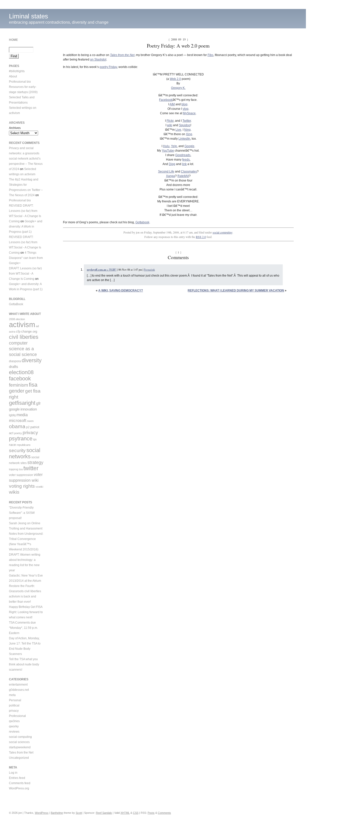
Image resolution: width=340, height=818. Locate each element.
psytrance (20, 438)
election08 (21, 372)
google (14, 409)
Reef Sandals (104, 812)
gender (16, 391)
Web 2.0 (175, 79)
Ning (187, 129)
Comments (164, 812)
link (184, 164)
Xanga (170, 176)
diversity (32, 360)
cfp (18, 331)
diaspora (15, 361)
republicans (24, 444)
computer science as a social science (23, 349)
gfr (38, 403)
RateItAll (183, 176)
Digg (172, 164)
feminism (18, 385)
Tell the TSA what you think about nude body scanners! (24, 664)
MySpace (189, 113)
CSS (135, 812)
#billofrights (17, 71)
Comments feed (19, 783)
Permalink (149, 269)
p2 (28, 427)
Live (178, 129)
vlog (185, 109)
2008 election (17, 319)
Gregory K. (178, 88)
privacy (30, 432)
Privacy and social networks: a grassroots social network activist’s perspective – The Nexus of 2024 (26, 158)
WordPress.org (19, 788)
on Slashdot (98, 59)
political (14, 705)
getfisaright (22, 403)
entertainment (18, 684)
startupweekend (20, 747)
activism (22, 324)
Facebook (165, 100)
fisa (33, 385)
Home (13, 40)
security (17, 450)
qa (35, 439)
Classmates (189, 171)
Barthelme (57, 812)
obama (17, 426)
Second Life (166, 171)
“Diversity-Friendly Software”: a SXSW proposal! (22, 513)
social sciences (19, 742)
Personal (15, 700)
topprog (13, 469)
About (13, 76)
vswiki (39, 486)
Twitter (186, 120)
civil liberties (23, 337)
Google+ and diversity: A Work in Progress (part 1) (25, 227)
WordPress (42, 812)
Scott (79, 812)
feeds (186, 159)
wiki (169, 125)
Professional (17, 716)
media (22, 414)
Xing (189, 134)
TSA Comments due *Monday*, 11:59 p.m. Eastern (23, 628)
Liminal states (28, 16)
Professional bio (20, 81)
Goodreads (182, 155)
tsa (21, 469)
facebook (20, 378)
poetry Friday (108, 67)
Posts (151, 812)
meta (12, 695)
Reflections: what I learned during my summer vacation (236, 290)
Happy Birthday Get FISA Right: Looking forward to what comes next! (26, 612)
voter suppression (21, 475)
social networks (24, 453)
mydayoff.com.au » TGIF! (101, 270)
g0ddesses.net (19, 690)
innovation (28, 409)
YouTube (168, 150)
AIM (172, 104)
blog (184, 104)
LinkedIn (184, 138)
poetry (18, 433)
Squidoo (184, 125)
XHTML (125, 812)
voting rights (22, 486)
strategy (35, 462)
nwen (30, 420)
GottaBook (16, 304)
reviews (14, 731)
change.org (29, 331)
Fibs (210, 55)
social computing (222, 232)
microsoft (17, 420)
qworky (14, 726)
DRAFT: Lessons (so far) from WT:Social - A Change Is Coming (25, 274)
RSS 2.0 (201, 237)
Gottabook (142, 222)
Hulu (166, 146)
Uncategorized (19, 758)
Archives (15, 128)
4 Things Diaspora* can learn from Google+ (26, 258)
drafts (13, 366)
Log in (13, 772)
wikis (14, 492)
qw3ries (14, 721)
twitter (31, 468)
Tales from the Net (21, 752)
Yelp (174, 146)
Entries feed (17, 778)
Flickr (170, 120)
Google (189, 146)
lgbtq (12, 415)
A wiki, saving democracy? (120, 290)
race (12, 445)
